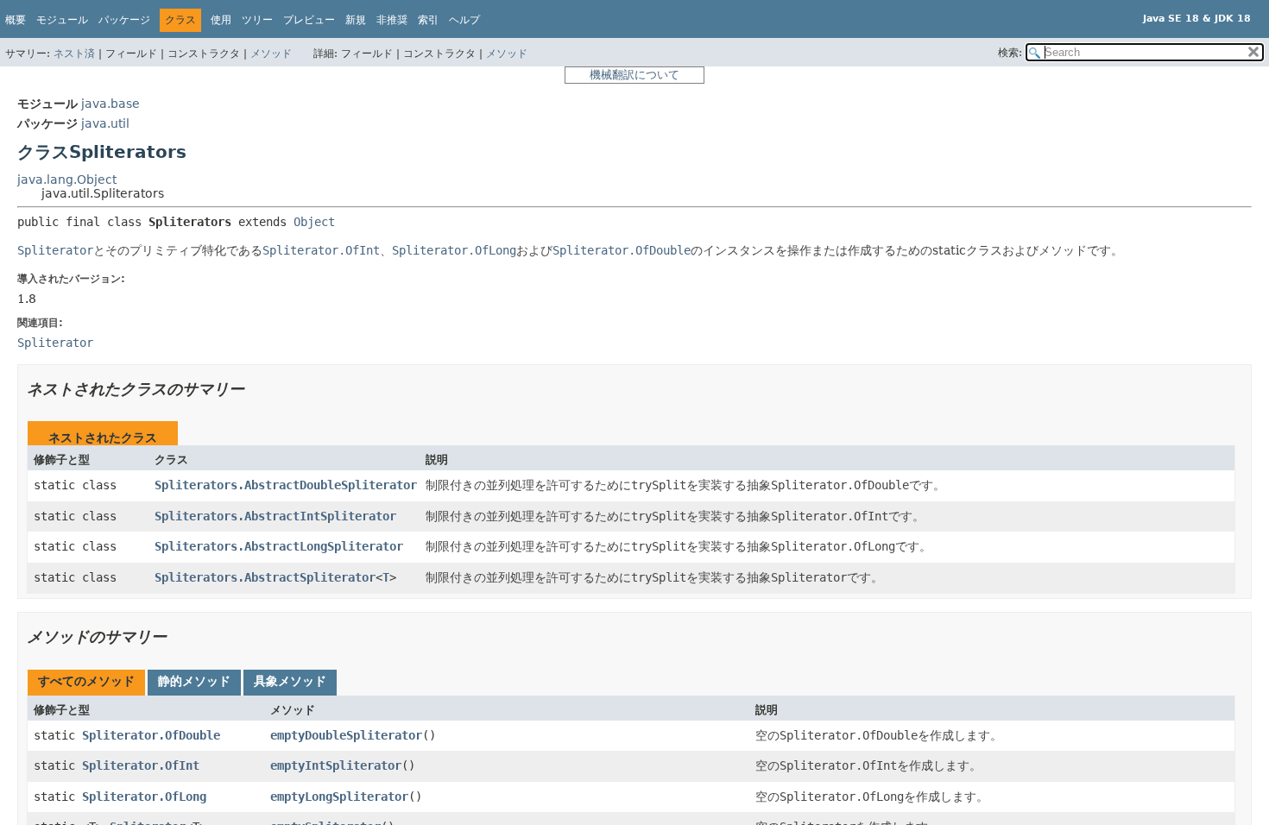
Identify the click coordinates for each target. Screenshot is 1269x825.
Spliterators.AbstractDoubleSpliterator (286, 485)
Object (314, 222)
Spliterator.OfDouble (151, 735)
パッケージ (124, 20)
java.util (105, 123)
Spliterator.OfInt (140, 765)
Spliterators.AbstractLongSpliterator (279, 546)
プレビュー (309, 20)
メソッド (271, 53)
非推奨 (391, 20)
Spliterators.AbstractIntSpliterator (275, 516)
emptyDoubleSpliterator (346, 735)
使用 (221, 20)
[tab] (86, 683)
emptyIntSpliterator (335, 765)
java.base (110, 103)
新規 (355, 20)
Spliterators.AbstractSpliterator (265, 577)
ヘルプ (464, 20)
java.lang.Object (67, 179)
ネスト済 (74, 53)
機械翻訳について (634, 74)
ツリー (257, 20)
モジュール (62, 20)
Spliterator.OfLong (144, 796)
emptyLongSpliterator (339, 796)
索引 (428, 20)
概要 (15, 20)
